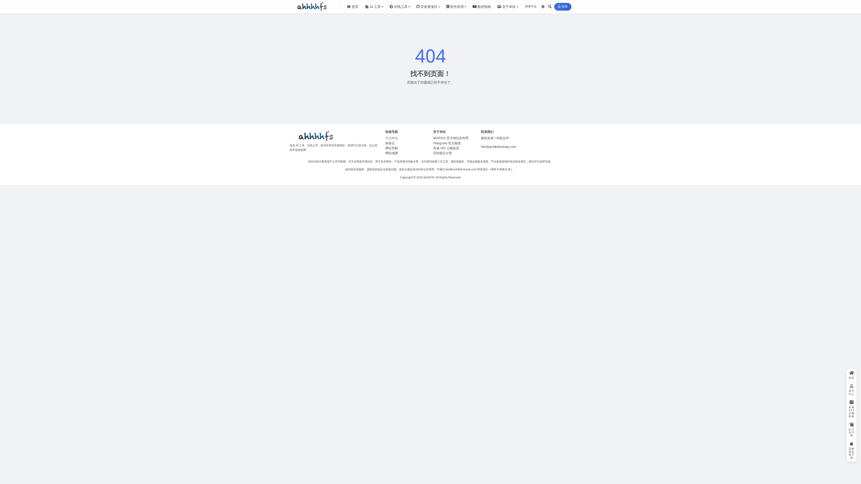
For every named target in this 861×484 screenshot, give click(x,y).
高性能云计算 (442, 153)
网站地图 (391, 153)
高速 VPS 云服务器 (446, 148)
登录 (564, 6)
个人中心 (391, 138)
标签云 (390, 143)
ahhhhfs (428, 177)
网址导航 (391, 148)
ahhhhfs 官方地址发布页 (451, 138)
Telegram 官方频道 (447, 143)
